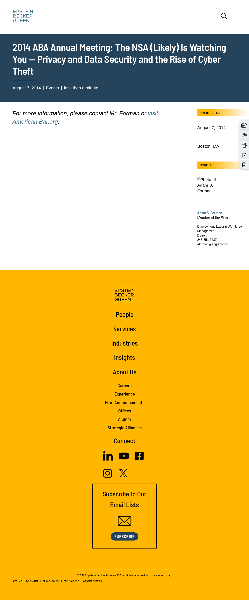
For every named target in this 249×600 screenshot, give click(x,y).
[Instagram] (108, 476)
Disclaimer (32, 581)
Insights (124, 357)
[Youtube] (124, 459)
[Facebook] (139, 458)
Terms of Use (71, 581)
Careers (124, 385)
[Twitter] (123, 476)
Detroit (201, 235)
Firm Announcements (124, 402)
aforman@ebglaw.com (212, 244)
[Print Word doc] (244, 164)
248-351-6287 (207, 239)
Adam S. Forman (209, 212)
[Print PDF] (244, 154)
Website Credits (92, 581)
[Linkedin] (108, 459)
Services (124, 328)
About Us (124, 372)
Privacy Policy (51, 581)
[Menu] (233, 17)
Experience (124, 394)
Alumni (124, 419)
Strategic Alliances (125, 427)
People (124, 314)
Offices (124, 410)
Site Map (17, 581)
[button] (244, 125)
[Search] (224, 16)
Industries (124, 343)
